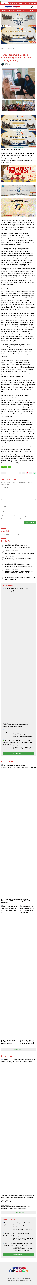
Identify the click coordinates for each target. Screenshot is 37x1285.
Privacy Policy (11, 1278)
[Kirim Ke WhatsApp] (34, 473)
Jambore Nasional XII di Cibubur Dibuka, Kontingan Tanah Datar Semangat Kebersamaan (28, 1041)
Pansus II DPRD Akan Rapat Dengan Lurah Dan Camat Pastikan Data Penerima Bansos (19, 571)
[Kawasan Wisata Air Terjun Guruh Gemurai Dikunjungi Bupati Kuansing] (18, 1234)
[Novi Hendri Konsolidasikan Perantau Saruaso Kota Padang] (18, 731)
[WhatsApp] (23, 1271)
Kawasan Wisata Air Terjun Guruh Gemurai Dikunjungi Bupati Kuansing (23, 1239)
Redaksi (13, 1276)
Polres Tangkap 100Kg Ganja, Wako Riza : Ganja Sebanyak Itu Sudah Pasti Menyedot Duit (15, 1207)
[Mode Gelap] (32, 6)
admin (6, 63)
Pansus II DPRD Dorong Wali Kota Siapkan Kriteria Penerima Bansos (20, 578)
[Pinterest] (17, 1271)
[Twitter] (13, 1271)
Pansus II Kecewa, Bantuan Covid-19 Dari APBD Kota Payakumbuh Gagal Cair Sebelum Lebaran (19, 552)
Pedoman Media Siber (23, 1278)
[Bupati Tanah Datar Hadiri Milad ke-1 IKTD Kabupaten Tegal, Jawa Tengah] (18, 654)
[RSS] (27, 1271)
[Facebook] (10, 1271)
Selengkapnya (17, 753)
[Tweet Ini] (23, 473)
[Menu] (2, 6)
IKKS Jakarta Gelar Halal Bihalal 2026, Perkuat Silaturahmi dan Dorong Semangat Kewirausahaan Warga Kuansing (23, 748)
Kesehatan (4, 52)
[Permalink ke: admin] (2, 64)
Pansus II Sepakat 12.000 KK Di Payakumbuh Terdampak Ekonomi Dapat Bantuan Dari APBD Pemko (19, 559)
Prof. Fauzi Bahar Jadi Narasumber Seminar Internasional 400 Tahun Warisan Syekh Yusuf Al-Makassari (16, 900)
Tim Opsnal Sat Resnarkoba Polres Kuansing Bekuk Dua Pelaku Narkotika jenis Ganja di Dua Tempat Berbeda (18, 1196)
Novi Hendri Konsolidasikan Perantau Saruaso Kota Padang (22, 735)
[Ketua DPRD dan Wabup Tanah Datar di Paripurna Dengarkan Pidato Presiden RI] (9, 972)
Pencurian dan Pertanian (8, 1202)
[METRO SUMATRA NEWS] (12, 6)
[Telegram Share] (30, 473)
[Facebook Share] (20, 473)
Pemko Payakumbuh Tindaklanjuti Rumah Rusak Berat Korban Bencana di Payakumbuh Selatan (23, 1249)
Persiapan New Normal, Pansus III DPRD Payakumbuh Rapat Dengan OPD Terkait (17, 546)
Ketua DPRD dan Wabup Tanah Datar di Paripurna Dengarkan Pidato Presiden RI (9, 1041)
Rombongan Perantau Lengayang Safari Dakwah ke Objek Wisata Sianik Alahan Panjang (23, 1228)
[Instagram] (20, 1271)
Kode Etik (20, 1276)
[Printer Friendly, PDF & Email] (6, 467)
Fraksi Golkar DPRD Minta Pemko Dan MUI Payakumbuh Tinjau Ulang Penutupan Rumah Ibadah (18, 565)
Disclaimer (28, 1276)
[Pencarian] (35, 6)
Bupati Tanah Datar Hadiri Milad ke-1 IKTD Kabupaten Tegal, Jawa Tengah (15, 725)
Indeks (7, 1276)
